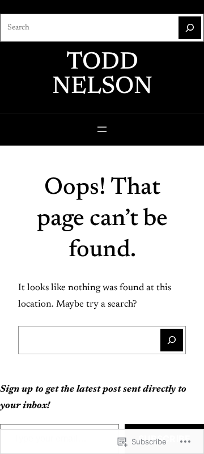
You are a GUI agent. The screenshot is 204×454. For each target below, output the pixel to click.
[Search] (189, 27)
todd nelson (102, 75)
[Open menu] (102, 129)
